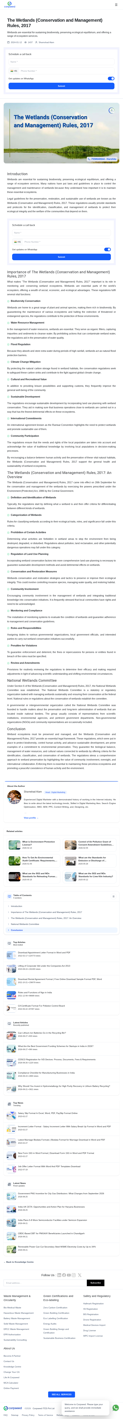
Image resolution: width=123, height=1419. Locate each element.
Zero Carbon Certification (55, 1307)
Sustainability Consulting (15, 1340)
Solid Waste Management (16, 1324)
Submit (61, 86)
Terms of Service (45, 1415)
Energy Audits (49, 1324)
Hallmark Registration (93, 1303)
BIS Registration (91, 1314)
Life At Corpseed (11, 1377)
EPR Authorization (12, 1334)
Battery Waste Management (17, 1318)
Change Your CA (12, 1372)
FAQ (6, 1415)
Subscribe (95, 1283)
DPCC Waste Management (16, 1329)
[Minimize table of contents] (113, 896)
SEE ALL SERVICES (61, 1394)
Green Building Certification (56, 1313)
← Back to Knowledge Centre (19, 1262)
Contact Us (9, 1361)
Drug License (89, 1330)
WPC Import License (93, 1336)
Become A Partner (12, 1356)
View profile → (31, 818)
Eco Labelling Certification (55, 1318)
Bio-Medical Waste (12, 1307)
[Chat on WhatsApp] (115, 1408)
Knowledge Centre (12, 1366)
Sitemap (14, 1415)
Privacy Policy (28, 1415)
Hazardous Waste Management (19, 1313)
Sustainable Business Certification (59, 1338)
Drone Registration (92, 1319)
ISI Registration (90, 1309)
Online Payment (11, 1388)
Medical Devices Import (94, 1325)
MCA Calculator (11, 1383)
